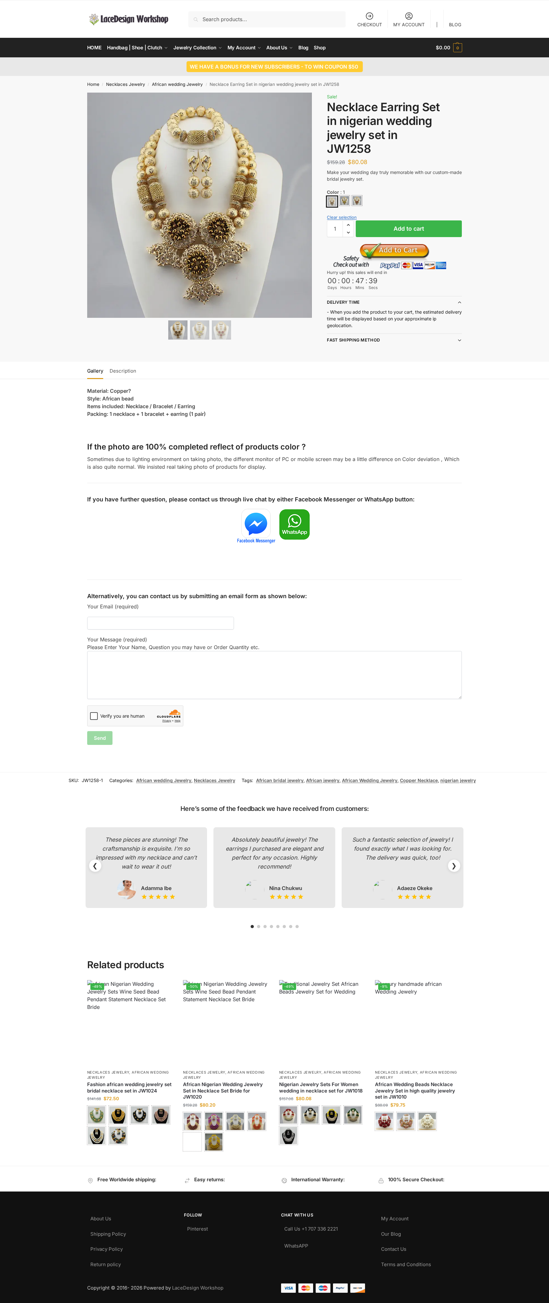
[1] (332, 201)
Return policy (105, 1262)
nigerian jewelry (458, 780)
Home (93, 84)
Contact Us (393, 1247)
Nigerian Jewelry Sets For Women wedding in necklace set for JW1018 (321, 1087)
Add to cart (409, 228)
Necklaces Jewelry (125, 84)
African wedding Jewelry (177, 84)
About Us (100, 1217)
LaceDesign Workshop (197, 1288)
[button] (449, 47)
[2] (344, 200)
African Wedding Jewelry (369, 780)
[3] (357, 200)
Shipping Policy (108, 1232)
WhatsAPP (296, 1244)
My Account (395, 1217)
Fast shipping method (353, 339)
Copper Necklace (419, 780)
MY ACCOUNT (409, 24)
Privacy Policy (106, 1247)
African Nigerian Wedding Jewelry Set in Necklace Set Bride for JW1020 (223, 1090)
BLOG (455, 24)
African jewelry (322, 780)
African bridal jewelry (280, 780)
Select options (130, 1153)
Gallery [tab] (95, 371)
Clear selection (342, 217)
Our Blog (391, 1232)
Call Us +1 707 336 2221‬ (311, 1227)
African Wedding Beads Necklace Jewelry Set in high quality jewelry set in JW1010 (415, 1090)
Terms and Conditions (406, 1262)
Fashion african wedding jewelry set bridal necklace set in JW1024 (129, 1087)
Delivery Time (343, 302)
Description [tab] (123, 371)
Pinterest (197, 1227)
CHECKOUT (369, 24)
